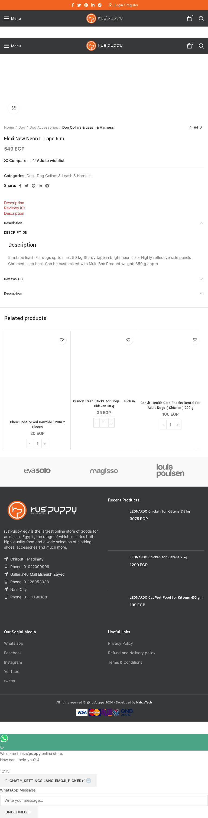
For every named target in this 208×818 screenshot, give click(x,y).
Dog (21, 127)
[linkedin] (93, 5)
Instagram (13, 662)
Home (9, 127)
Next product (201, 127)
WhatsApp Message (17, 790)
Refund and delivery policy (131, 652)
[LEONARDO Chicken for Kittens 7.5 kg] (117, 528)
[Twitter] (79, 5)
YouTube (11, 671)
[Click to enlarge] (13, 108)
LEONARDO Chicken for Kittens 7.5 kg (160, 511)
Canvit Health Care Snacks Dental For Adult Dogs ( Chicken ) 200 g (170, 405)
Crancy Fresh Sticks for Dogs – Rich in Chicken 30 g (104, 404)
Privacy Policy (120, 643)
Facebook (13, 652)
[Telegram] (99, 5)
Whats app (13, 643)
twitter (9, 681)
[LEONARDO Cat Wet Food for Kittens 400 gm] (117, 608)
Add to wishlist (50, 160)
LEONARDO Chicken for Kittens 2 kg (158, 557)
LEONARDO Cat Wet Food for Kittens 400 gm (166, 597)
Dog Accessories (44, 127)
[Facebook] (73, 5)
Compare (17, 160)
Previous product (190, 127)
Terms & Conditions (125, 662)
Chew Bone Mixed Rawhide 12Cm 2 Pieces (37, 424)
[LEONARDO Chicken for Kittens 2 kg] (117, 570)
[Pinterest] (86, 5)
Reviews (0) (14, 208)
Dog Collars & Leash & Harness (88, 127)
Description (14, 202)
